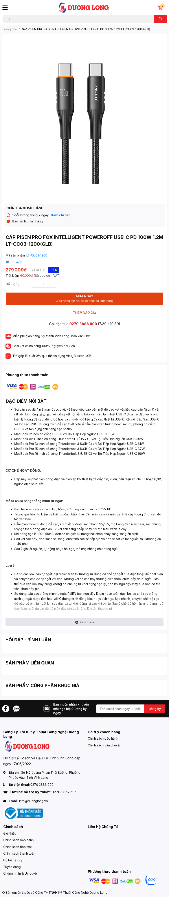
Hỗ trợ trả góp (13, 860)
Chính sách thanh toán (19, 853)
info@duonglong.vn (33, 801)
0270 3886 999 (83, 324)
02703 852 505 (64, 792)
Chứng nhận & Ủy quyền (21, 873)
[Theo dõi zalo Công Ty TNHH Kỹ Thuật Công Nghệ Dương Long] (16, 708)
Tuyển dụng (12, 867)
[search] (160, 19)
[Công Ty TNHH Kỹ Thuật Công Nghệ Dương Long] (84, 7)
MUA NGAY (85, 298)
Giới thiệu (9, 833)
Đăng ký (155, 709)
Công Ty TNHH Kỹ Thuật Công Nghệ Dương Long (71, 892)
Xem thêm (86, 622)
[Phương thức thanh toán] (33, 386)
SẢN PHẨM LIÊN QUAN (30, 663)
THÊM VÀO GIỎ (84, 313)
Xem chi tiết (60, 215)
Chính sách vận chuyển (104, 745)
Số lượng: (13, 284)
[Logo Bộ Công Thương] (23, 813)
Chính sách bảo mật (17, 847)
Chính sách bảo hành (103, 738)
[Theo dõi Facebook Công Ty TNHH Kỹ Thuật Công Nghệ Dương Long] (5, 708)
